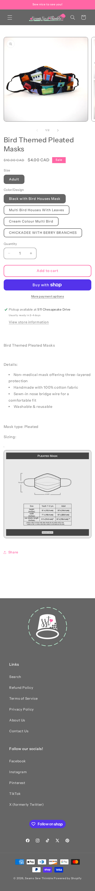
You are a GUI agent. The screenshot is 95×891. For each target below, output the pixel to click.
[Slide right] (58, 130)
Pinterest (17, 783)
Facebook (17, 761)
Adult (14, 179)
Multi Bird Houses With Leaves (36, 210)
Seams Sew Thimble (39, 878)
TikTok (15, 794)
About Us (17, 720)
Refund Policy (21, 688)
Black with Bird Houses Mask (34, 199)
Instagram (18, 772)
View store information (29, 322)
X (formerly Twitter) (26, 805)
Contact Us (18, 731)
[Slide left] (37, 130)
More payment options (47, 296)
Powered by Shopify (67, 878)
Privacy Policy (21, 709)
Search (15, 677)
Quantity (10, 244)
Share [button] (13, 552)
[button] (9, 17)
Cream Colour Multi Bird (31, 221)
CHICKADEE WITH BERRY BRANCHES (43, 233)
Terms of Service (23, 698)
